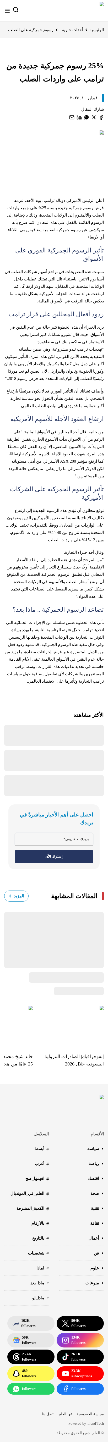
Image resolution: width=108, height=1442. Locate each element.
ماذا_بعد (39, 1283)
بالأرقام (40, 1223)
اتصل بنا (48, 1414)
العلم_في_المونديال (29, 1194)
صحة (94, 1193)
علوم (94, 1268)
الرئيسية (96, 29)
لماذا (42, 1268)
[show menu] (7, 10)
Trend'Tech (95, 1424)
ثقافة (94, 1223)
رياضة (94, 1163)
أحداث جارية (72, 29)
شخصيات (38, 1253)
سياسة (93, 1148)
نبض (24, 1323)
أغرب (42, 1164)
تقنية (95, 1208)
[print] (101, 117)
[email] (71, 117)
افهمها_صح (37, 1179)
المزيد (19, 896)
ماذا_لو (40, 1298)
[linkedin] (79, 117)
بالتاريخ (40, 1238)
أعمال (94, 1238)
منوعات (92, 1283)
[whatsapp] (86, 117)
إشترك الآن (54, 856)
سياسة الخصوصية (90, 1414)
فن (96, 1253)
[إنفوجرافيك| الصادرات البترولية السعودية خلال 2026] (68, 1026)
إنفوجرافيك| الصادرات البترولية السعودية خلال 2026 (74, 1060)
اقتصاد (93, 1178)
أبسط (42, 1149)
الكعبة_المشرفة (33, 1209)
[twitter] (93, 117)
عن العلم (65, 1414)
